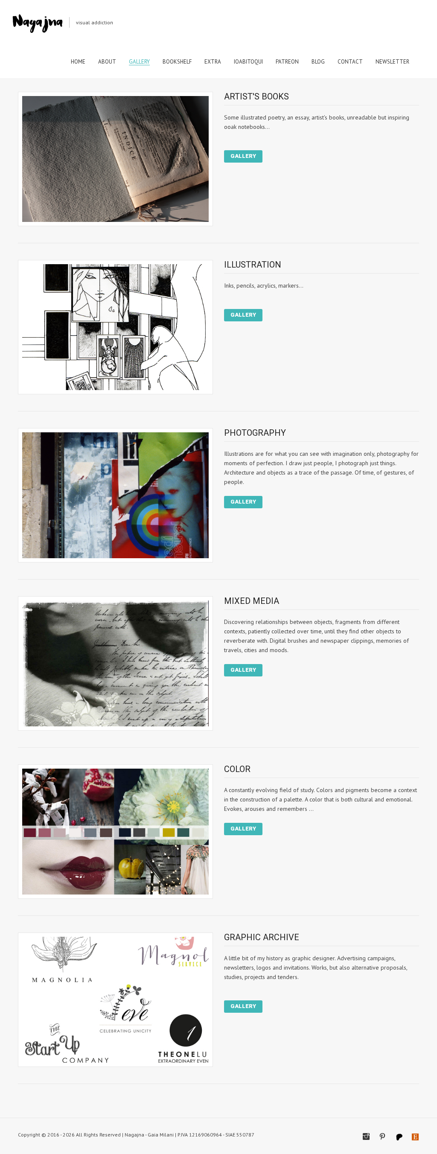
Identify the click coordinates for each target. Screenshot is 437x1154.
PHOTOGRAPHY (255, 433)
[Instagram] (366, 1136)
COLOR (237, 769)
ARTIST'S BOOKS (256, 96)
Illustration (252, 264)
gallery (243, 156)
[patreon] (398, 1136)
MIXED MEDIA (251, 601)
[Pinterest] (382, 1136)
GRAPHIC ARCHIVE (261, 937)
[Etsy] (415, 1136)
